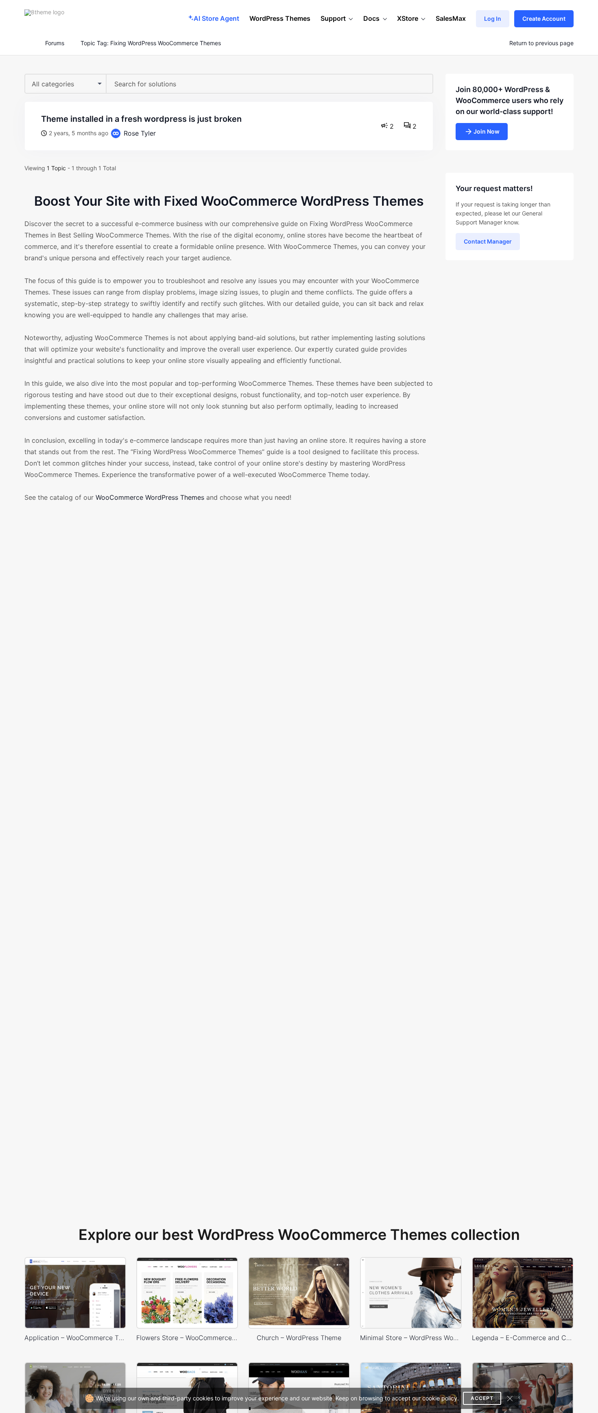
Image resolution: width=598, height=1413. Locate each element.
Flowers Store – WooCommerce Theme (187, 1338)
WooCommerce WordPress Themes (150, 497)
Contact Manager (488, 241)
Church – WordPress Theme (299, 1338)
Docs (371, 18)
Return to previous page (541, 43)
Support (333, 18)
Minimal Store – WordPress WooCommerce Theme (411, 1338)
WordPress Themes (279, 18)
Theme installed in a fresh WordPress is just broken (141, 119)
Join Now (487, 131)
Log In (492, 18)
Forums (54, 43)
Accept (482, 1398)
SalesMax (451, 18)
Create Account (543, 18)
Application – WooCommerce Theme (75, 1338)
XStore (407, 18)
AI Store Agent (216, 18)
